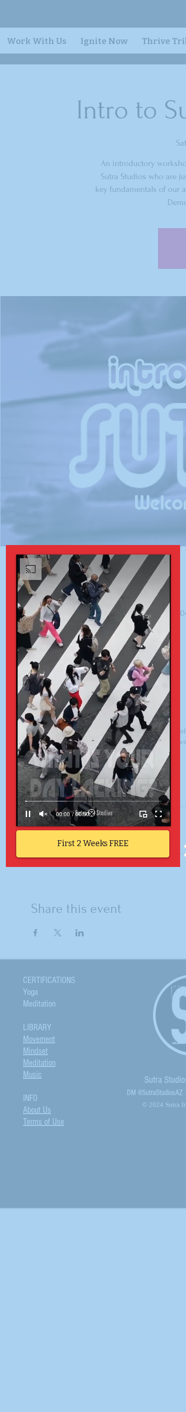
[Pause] (28, 814)
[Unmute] (43, 814)
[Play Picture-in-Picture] (143, 814)
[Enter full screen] (158, 814)
